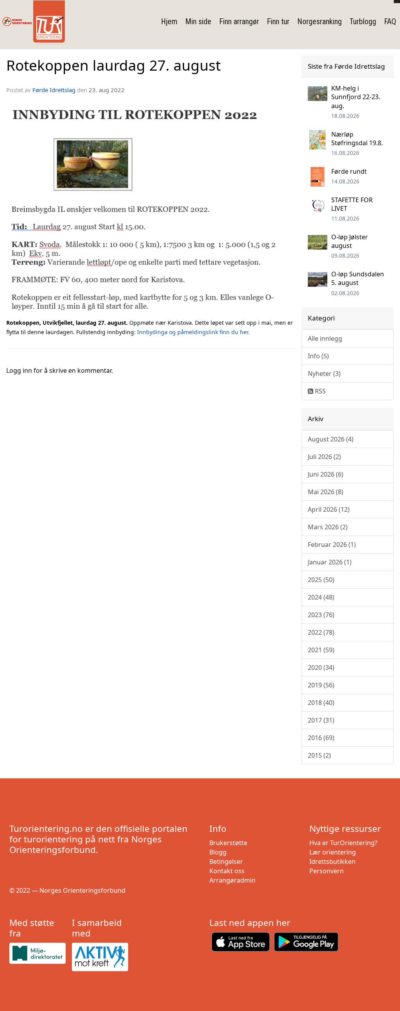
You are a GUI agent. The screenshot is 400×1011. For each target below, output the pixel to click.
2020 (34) (321, 667)
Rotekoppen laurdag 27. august (113, 65)
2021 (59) (321, 650)
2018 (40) (321, 702)
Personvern (326, 871)
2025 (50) (321, 579)
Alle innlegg (325, 338)
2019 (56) (321, 685)
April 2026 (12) (329, 509)
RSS (319, 391)
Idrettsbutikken (332, 861)
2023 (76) (321, 615)
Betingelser (226, 861)
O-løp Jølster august (349, 241)
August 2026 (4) (331, 439)
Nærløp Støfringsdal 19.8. (357, 138)
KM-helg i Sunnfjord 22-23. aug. (355, 97)
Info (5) (318, 356)
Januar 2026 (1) (330, 562)
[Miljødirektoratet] (37, 953)
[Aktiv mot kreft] (100, 957)
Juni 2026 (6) (325, 474)
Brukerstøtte (228, 842)
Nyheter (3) (324, 373)
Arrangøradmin (232, 880)
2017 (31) (321, 720)
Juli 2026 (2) (324, 456)
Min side (198, 21)
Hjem (169, 21)
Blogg (218, 852)
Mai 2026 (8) (325, 492)
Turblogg (363, 21)
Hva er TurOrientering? (343, 842)
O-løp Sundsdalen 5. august (357, 278)
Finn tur (278, 21)
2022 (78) (321, 632)
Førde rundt (349, 171)
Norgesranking (319, 21)
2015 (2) (319, 755)
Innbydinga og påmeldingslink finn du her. (193, 332)
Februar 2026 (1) (332, 544)
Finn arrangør (239, 21)
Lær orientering (332, 852)
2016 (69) (321, 737)
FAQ (390, 21)
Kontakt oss (227, 871)
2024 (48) (321, 597)
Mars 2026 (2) (328, 527)
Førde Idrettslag (53, 90)
